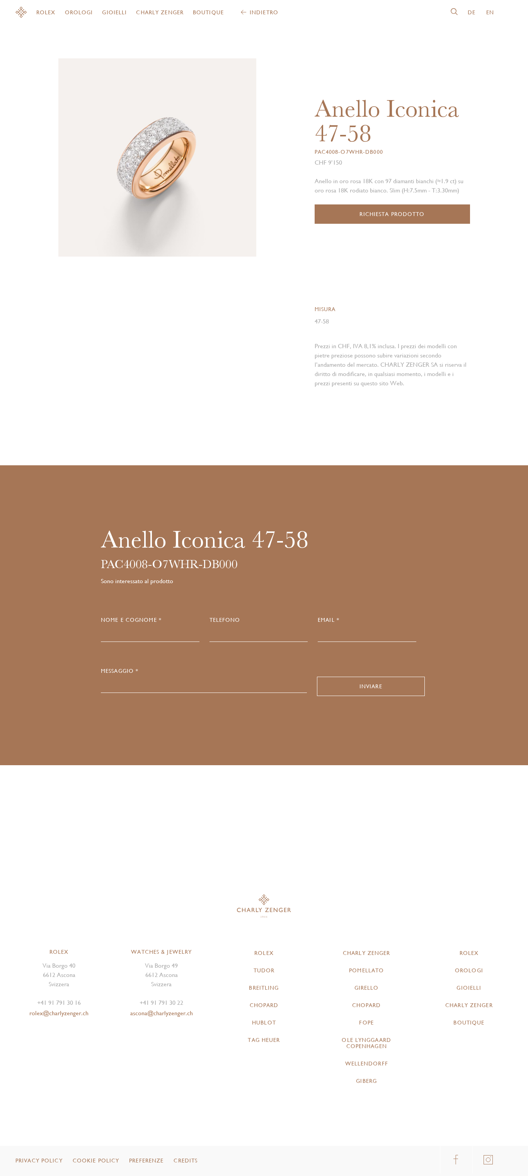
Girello (366, 988)
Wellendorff (366, 1063)
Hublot (264, 1022)
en (490, 12)
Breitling (264, 988)
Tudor (264, 970)
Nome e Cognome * (131, 620)
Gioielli (114, 12)
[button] (206, 160)
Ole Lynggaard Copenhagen (366, 1043)
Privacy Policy (39, 1160)
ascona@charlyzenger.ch (161, 1013)
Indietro (264, 12)
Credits (186, 1160)
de (471, 12)
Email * (328, 620)
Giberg (366, 1081)
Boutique (208, 12)
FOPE (366, 1022)
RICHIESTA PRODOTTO (391, 214)
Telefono (224, 620)
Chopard (264, 1005)
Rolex (46, 12)
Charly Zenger (160, 12)
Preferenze (146, 1160)
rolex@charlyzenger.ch (59, 1013)
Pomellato (366, 970)
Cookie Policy (96, 1160)
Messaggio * (119, 671)
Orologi (79, 12)
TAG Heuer (264, 1040)
